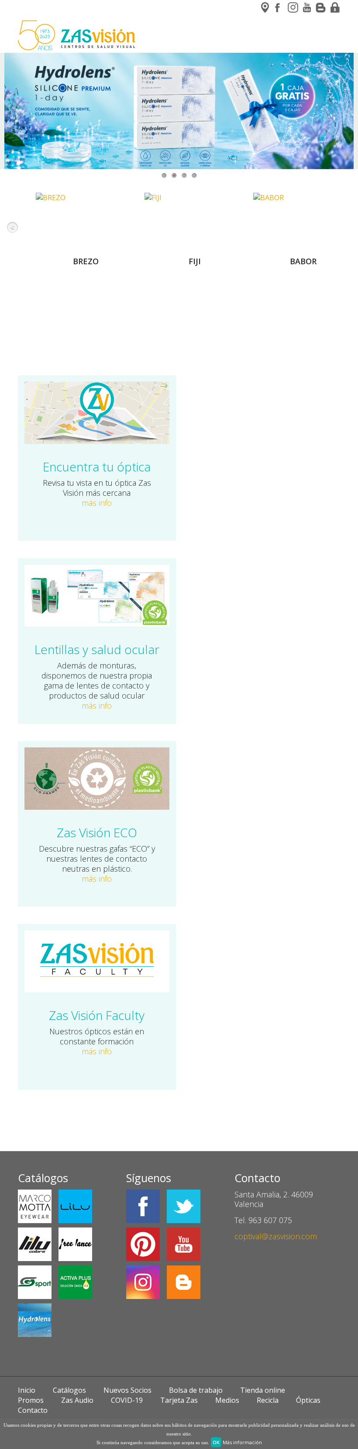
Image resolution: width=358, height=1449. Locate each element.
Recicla (268, 1400)
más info (97, 503)
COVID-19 (127, 1400)
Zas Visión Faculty (97, 1015)
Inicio (26, 1390)
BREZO (86, 261)
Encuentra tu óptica (97, 467)
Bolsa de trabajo (196, 1390)
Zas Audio (77, 1400)
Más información (242, 1442)
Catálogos (69, 1390)
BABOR (303, 261)
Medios (227, 1400)
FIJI (195, 261)
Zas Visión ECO (97, 832)
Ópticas (308, 1400)
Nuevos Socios (127, 1390)
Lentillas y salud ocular (96, 649)
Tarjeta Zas (179, 1400)
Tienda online (262, 1390)
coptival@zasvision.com (275, 1236)
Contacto (33, 1410)
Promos (31, 1400)
